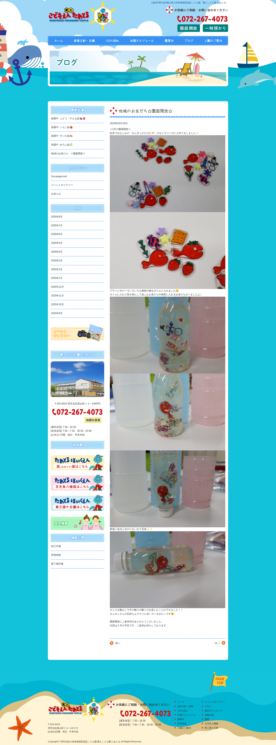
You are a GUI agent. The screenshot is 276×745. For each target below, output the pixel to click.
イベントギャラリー (62, 185)
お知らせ (56, 193)
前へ (117, 643)
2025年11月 (57, 295)
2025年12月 (57, 286)
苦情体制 (56, 555)
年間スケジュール (141, 40)
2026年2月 (57, 269)
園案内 (169, 40)
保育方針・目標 (84, 40)
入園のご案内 (213, 40)
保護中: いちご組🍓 (62, 127)
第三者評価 (57, 563)
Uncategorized (59, 176)
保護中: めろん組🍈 (62, 144)
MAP (97, 403)
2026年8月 (57, 216)
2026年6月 (57, 234)
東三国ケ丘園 (211, 728)
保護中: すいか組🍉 (62, 135)
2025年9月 (57, 313)
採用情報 (181, 723)
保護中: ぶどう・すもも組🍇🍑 (68, 118)
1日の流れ (112, 40)
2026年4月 (57, 251)
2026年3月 (57, 260)
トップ (180, 702)
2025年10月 (57, 304)
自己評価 (56, 546)
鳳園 (207, 719)
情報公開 (209, 715)
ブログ (189, 40)
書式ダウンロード (214, 710)
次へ (217, 643)
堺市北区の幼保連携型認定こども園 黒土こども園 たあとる (90, 741)
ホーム (58, 40)
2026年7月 (57, 225)
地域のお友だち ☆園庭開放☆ (68, 153)
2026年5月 (57, 243)
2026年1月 (57, 278)
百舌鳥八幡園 (211, 723)
